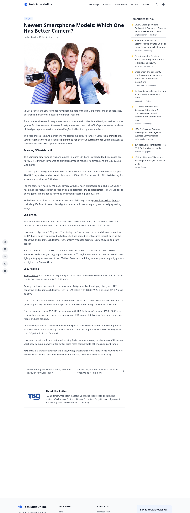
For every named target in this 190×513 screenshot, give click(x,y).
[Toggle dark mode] (163, 4)
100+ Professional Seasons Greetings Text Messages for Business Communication (148, 132)
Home (60, 511)
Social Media (121, 4)
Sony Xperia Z (31, 275)
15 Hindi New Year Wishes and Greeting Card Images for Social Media (150, 160)
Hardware (138, 51)
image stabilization (93, 189)
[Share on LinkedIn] (5, 256)
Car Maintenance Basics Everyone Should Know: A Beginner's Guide (150, 94)
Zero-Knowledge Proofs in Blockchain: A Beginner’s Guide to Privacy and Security (149, 59)
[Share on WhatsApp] (5, 264)
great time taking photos (105, 200)
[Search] (157, 4)
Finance (134, 4)
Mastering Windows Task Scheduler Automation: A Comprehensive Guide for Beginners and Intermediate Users (148, 113)
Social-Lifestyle (140, 167)
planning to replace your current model (82, 139)
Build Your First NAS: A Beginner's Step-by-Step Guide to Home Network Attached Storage (150, 43)
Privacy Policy (103, 511)
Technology (93, 4)
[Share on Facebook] (5, 249)
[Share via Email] (5, 271)
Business (107, 4)
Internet (138, 152)
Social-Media (140, 139)
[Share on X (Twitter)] (5, 242)
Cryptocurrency (141, 35)
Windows (138, 123)
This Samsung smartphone (38, 156)
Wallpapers (146, 152)
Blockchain (139, 66)
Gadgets (28, 18)
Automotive (139, 101)
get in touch (103, 399)
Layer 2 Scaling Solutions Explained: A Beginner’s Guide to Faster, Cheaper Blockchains (150, 28)
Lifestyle (145, 4)
